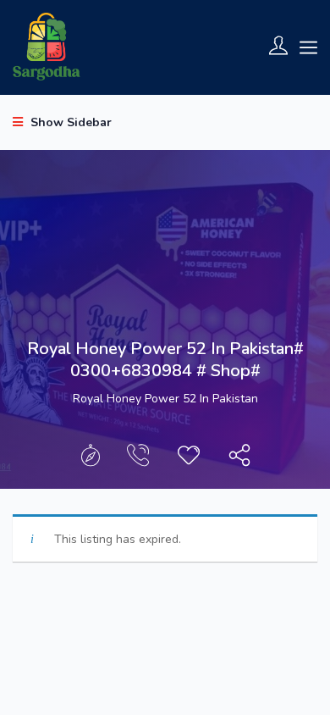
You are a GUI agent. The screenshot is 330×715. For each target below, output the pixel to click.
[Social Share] (239, 460)
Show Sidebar (69, 122)
